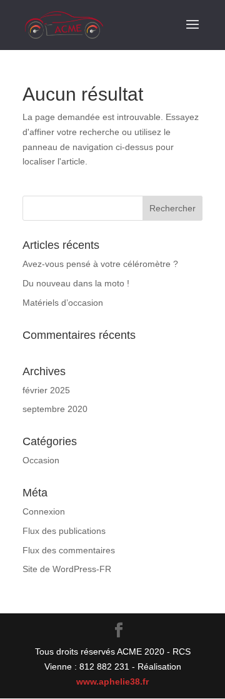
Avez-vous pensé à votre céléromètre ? (100, 264)
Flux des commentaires (68, 550)
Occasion (40, 460)
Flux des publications (64, 531)
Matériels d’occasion (62, 303)
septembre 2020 (55, 409)
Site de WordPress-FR (66, 569)
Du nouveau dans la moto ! (75, 283)
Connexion (43, 511)
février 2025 (46, 390)
